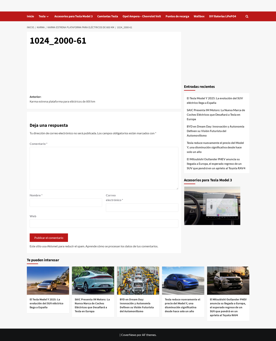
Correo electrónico (114, 197)
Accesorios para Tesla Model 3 (73, 16)
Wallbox (199, 16)
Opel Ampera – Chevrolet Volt (142, 16)
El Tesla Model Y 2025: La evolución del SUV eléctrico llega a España (215, 100)
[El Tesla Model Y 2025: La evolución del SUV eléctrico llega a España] (48, 281)
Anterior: (62, 99)
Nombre (36, 195)
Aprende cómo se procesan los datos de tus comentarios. (121, 246)
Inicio (30, 16)
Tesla (42, 16)
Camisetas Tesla (107, 16)
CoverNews (128, 334)
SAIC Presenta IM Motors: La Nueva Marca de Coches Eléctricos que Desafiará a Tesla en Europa (216, 114)
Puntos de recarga (177, 16)
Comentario (38, 143)
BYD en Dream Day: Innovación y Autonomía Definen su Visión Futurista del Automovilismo (215, 131)
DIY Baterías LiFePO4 (222, 16)
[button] (247, 16)
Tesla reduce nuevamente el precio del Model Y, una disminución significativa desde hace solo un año (215, 147)
